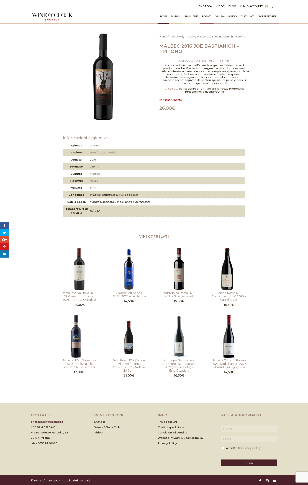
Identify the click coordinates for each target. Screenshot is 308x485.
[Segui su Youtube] (274, 481)
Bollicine (191, 16)
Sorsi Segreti (267, 16)
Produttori (176, 36)
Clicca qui (171, 88)
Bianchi (176, 16)
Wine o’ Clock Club (107, 427)
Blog (232, 6)
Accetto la (243, 448)
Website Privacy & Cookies (176, 438)
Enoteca (205, 6)
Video (220, 6)
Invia (249, 462)
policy (199, 438)
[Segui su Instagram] (267, 481)
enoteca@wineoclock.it (47, 421)
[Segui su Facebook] (260, 481)
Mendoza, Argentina (103, 152)
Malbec (95, 173)
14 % (93, 187)
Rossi (163, 16)
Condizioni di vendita (172, 432)
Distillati (248, 16)
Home (163, 36)
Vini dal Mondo (226, 16)
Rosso (94, 180)
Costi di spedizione (171, 427)
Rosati (207, 16)
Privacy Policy (167, 443)
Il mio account (251, 6)
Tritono (190, 36)
